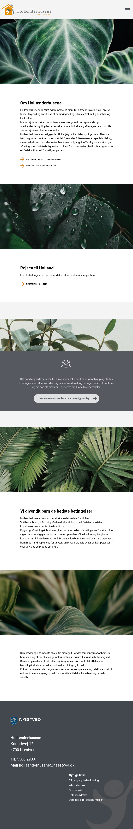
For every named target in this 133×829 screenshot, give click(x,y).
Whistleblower (77, 785)
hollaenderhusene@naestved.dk (46, 765)
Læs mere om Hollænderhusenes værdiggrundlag (64, 398)
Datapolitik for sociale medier (86, 799)
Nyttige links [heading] (77, 775)
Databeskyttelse (78, 795)
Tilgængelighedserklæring (84, 780)
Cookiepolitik (76, 790)
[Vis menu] (127, 9)
